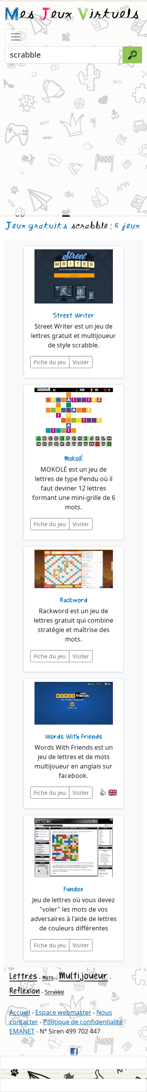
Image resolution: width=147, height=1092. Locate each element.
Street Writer (73, 315)
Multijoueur (83, 976)
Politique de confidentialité (83, 1022)
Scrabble (54, 992)
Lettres (23, 976)
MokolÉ (73, 458)
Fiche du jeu (50, 362)
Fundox (73, 889)
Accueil (19, 1012)
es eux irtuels (72, 15)
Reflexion (24, 991)
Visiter (81, 362)
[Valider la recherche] (132, 55)
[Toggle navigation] (16, 37)
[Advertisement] (73, 138)
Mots (48, 977)
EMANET (21, 1031)
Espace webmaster (63, 1012)
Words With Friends (73, 736)
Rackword (73, 600)
